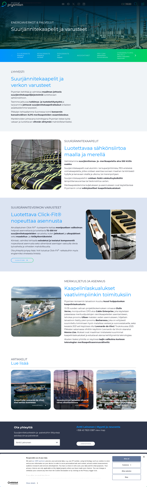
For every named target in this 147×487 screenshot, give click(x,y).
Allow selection (126, 471)
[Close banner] (144, 457)
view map (100, 430)
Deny (126, 477)
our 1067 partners (38, 461)
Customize (125, 465)
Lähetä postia (85, 444)
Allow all (126, 459)
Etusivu (14, 3)
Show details (30, 483)
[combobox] (37, 442)
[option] (31, 390)
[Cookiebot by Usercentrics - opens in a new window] (13, 483)
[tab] (24, 55)
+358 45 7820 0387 (85, 430)
